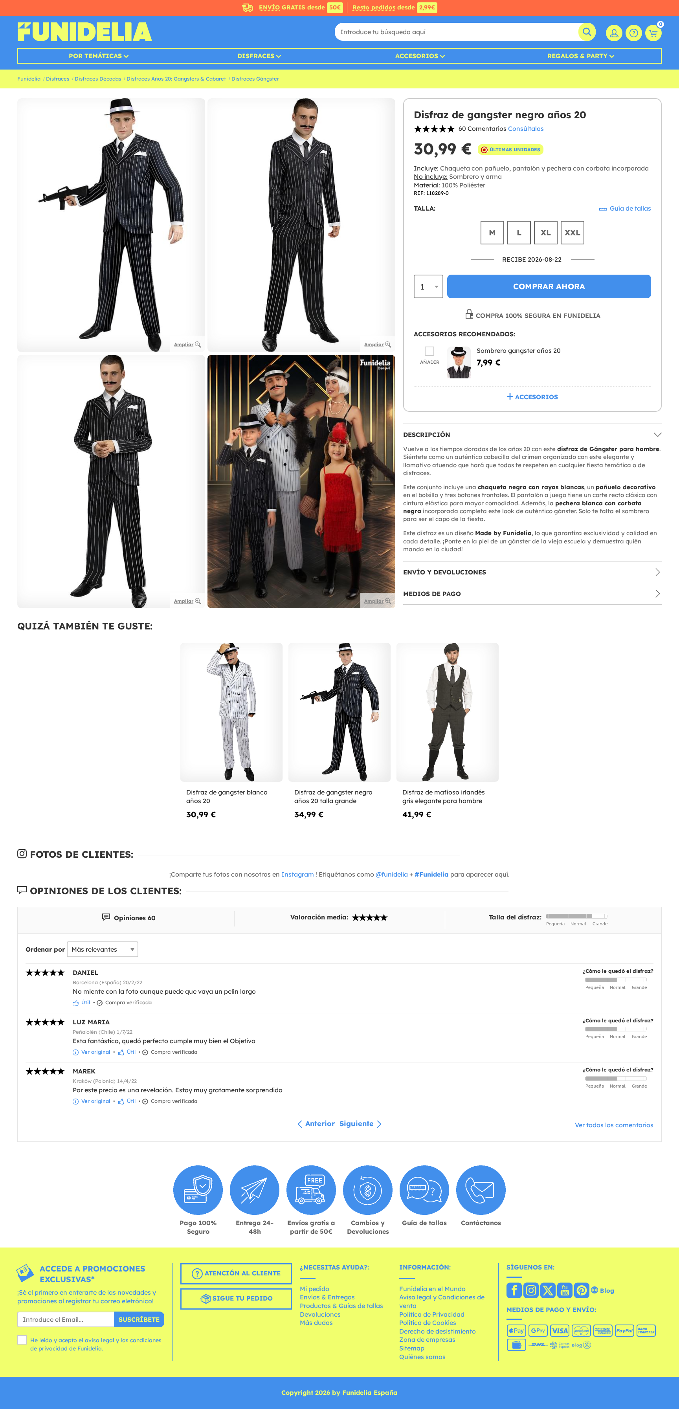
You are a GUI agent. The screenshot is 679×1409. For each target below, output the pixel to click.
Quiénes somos (422, 1357)
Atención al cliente (242, 1273)
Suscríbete (139, 1319)
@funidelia (392, 874)
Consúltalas (526, 128)
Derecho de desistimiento (437, 1331)
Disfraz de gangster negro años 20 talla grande (333, 796)
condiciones (145, 1340)
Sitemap (411, 1348)
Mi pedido (314, 1289)
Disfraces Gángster (255, 78)
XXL (572, 232)
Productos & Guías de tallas (341, 1306)
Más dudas (316, 1322)
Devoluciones (320, 1314)
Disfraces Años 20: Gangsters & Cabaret (176, 78)
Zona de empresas (427, 1339)
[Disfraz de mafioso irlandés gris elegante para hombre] (447, 712)
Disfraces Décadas (98, 78)
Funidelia (28, 78)
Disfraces (255, 56)
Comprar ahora (549, 287)
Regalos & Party (577, 56)
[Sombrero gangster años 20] (459, 362)
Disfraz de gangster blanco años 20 (227, 796)
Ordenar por (45, 949)
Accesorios (416, 56)
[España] (514, 1291)
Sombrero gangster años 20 (519, 350)
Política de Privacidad (431, 1314)
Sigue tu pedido (242, 1298)
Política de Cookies (427, 1322)
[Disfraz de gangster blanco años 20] (231, 712)
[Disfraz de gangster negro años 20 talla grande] (339, 712)
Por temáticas (95, 56)
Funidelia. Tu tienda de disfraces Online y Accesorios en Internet (84, 31)
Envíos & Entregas (327, 1297)
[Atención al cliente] (634, 33)
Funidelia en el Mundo (432, 1289)
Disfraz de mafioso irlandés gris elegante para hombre (443, 796)
